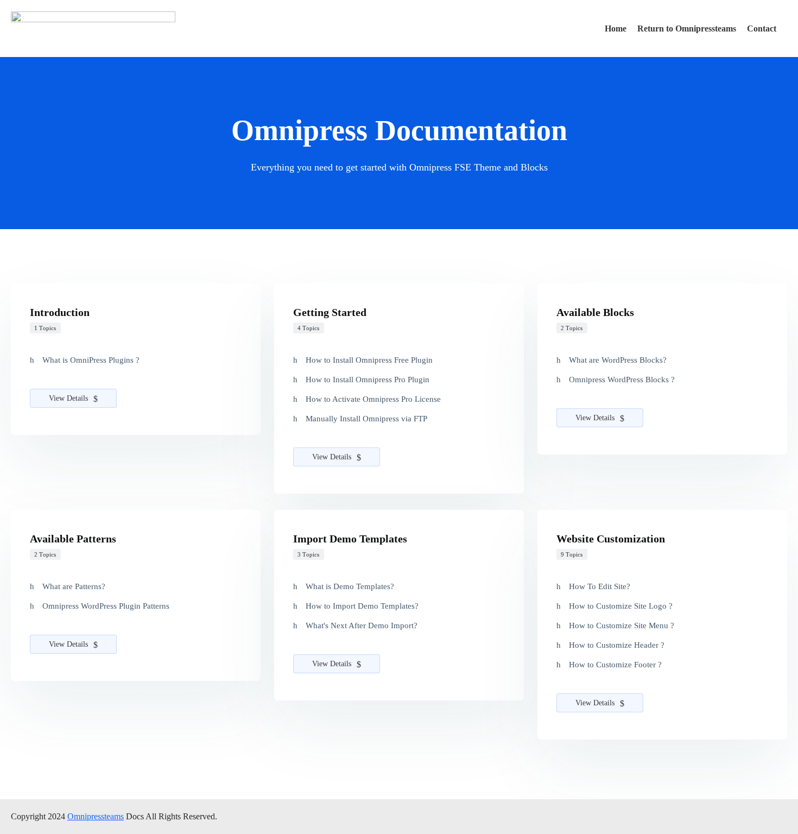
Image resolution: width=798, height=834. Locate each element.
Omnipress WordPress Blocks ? (622, 379)
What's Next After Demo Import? (361, 625)
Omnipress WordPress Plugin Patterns (105, 606)
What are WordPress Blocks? (618, 360)
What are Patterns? (73, 586)
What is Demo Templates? (350, 586)
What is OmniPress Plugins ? (91, 360)
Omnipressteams (95, 816)
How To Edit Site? (599, 586)
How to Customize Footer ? (615, 664)
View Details (69, 398)
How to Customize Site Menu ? (621, 625)
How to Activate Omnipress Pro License (373, 399)
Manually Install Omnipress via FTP (366, 418)
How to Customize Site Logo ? (621, 606)
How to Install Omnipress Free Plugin (369, 360)
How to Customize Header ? (616, 645)
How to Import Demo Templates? (362, 606)
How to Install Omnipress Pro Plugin (367, 379)
